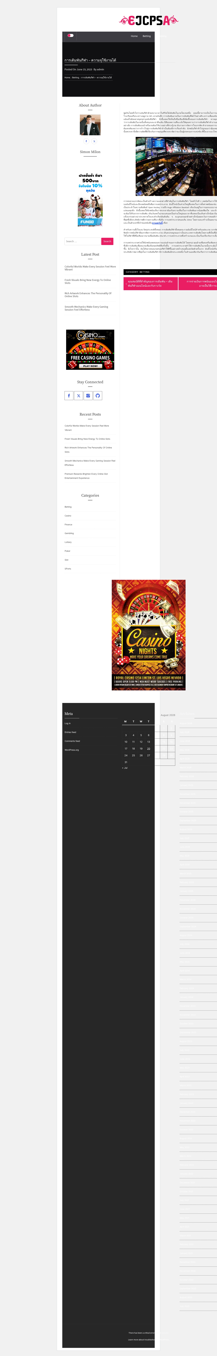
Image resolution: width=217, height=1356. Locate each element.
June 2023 (185, 1059)
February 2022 (187, 1165)
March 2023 (185, 1085)
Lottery (68, 542)
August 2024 (186, 935)
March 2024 (185, 979)
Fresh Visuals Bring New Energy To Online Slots (88, 281)
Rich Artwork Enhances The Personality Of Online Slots (88, 295)
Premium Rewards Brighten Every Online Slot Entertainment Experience (86, 476)
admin (100, 69)
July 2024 (184, 944)
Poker (67, 551)
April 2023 (185, 1076)
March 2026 (185, 767)
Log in (68, 723)
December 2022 (187, 1112)
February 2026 (187, 776)
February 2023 (187, 1094)
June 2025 (185, 847)
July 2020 (184, 1306)
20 (148, 748)
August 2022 (186, 1138)
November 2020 (188, 1271)
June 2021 (185, 1209)
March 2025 (185, 873)
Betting (147, 36)
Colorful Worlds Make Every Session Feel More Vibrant (90, 268)
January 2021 (186, 1253)
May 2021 (184, 1218)
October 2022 (186, 1129)
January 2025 (186, 891)
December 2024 (187, 900)
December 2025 (187, 794)
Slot (66, 560)
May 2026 (185, 750)
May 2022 (184, 1147)
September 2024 (188, 926)
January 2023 (186, 1103)
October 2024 (186, 917)
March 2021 (185, 1235)
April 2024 (185, 970)
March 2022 (185, 1156)
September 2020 (188, 1288)
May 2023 (185, 1067)
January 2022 (186, 1173)
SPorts (68, 568)
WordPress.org (72, 750)
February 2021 (187, 1244)
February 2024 (187, 988)
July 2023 (184, 1050)
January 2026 (186, 785)
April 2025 (185, 864)
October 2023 (186, 1023)
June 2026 (185, 741)
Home (134, 36)
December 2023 (187, 1006)
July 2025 (184, 838)
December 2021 (187, 1182)
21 (156, 748)
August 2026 (186, 723)
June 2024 (185, 953)
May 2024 (185, 962)
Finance (68, 524)
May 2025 (185, 855)
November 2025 (188, 803)
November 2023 (188, 1015)
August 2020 (186, 1297)
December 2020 (187, 1262)
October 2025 (186, 811)
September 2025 (188, 820)
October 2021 (186, 1191)
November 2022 (187, 1120)
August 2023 (186, 1041)
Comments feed (72, 741)
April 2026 (185, 758)
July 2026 (184, 732)
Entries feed (70, 732)
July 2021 (184, 1200)
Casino (68, 515)
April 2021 (184, 1226)
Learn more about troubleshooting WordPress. (148, 1339)
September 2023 (188, 1032)
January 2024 (186, 997)
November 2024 (188, 908)
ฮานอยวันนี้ (157, 223)
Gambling (161, 36)
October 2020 (186, 1279)
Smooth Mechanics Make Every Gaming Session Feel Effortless (86, 308)
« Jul (124, 767)
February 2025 (187, 882)
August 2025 (186, 829)
